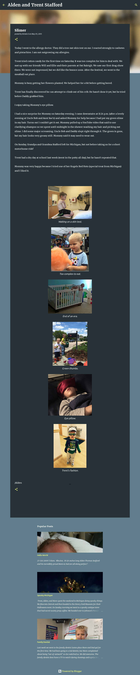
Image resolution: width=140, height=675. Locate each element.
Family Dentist (43, 642)
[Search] (66, 5)
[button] (16, 39)
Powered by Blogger (72, 671)
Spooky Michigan (45, 595)
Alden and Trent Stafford (35, 5)
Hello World (42, 555)
